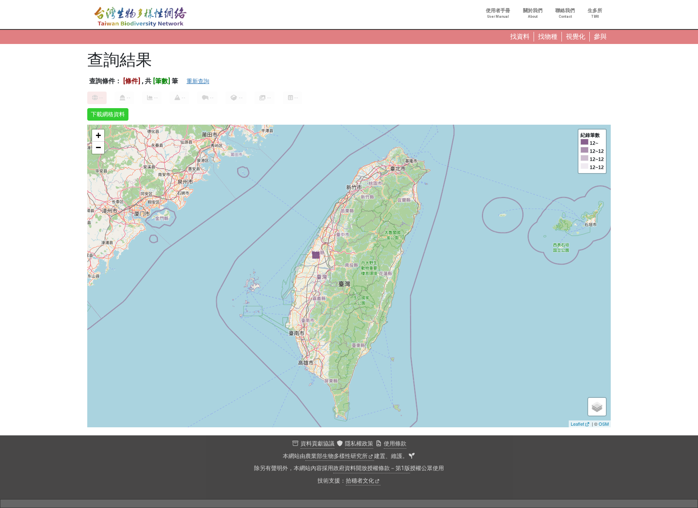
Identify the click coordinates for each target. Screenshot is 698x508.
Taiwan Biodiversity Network (140, 17)
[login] (411, 456)
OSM (604, 423)
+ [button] (98, 135)
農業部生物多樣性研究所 (336, 456)
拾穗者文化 (360, 480)
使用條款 (395, 443)
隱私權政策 (359, 443)
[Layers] (597, 407)
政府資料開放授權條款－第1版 (371, 468)
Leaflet (577, 423)
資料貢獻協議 (317, 443)
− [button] (98, 147)
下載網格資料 (108, 114)
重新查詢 (198, 81)
